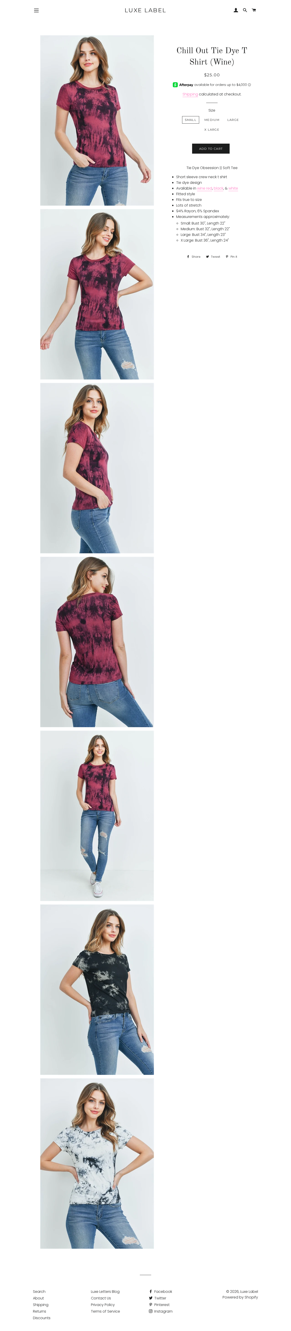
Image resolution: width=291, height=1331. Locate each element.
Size (211, 110)
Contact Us (101, 1298)
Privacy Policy (103, 1304)
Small (191, 120)
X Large (211, 129)
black (218, 188)
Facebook (162, 1291)
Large (233, 120)
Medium (211, 120)
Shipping (190, 94)
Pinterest (161, 1304)
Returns (39, 1311)
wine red (204, 188)
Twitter (159, 1298)
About (38, 1298)
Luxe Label (145, 10)
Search (39, 1291)
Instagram (163, 1311)
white (233, 188)
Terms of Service (105, 1311)
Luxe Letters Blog (105, 1291)
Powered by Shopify (240, 1297)
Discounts (41, 1318)
